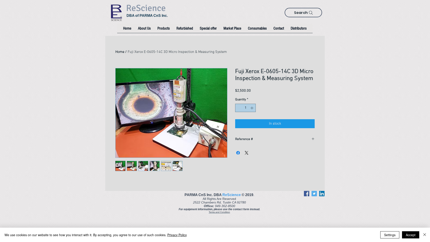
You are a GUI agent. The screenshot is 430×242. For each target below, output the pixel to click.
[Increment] (252, 108)
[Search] (311, 12)
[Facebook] (306, 193)
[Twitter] (314, 193)
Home (119, 52)
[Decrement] (238, 108)
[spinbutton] (245, 108)
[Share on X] (246, 153)
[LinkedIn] (322, 193)
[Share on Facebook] (238, 153)
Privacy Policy (177, 235)
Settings (390, 235)
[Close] (424, 234)
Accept (410, 235)
